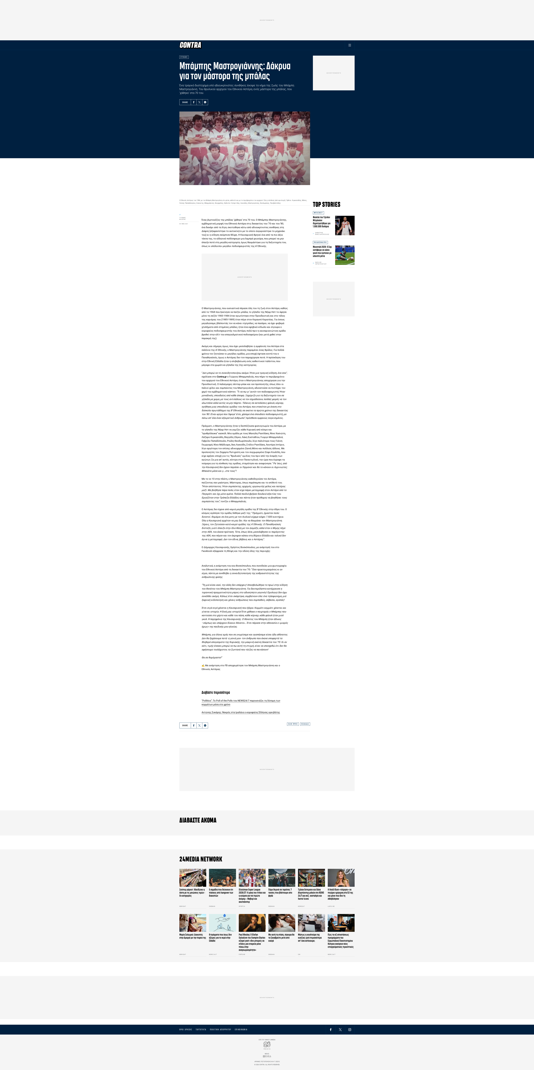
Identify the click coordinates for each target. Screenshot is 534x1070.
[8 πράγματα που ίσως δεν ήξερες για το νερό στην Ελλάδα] (222, 923)
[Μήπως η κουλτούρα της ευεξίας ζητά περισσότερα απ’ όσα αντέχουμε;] (311, 923)
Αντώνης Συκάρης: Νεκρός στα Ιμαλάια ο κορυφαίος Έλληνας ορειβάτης (241, 712)
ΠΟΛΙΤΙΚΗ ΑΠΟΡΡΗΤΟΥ (220, 1029)
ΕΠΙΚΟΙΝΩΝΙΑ (241, 1029)
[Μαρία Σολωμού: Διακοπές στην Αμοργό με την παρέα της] (192, 923)
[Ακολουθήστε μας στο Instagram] (349, 1029)
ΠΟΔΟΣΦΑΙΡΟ (320, 242)
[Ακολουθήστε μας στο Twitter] (340, 1029)
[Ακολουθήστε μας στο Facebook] (330, 1029)
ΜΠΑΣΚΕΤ (318, 213)
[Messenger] (205, 102)
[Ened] (267, 1056)
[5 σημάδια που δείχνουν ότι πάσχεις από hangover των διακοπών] (222, 878)
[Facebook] (194, 102)
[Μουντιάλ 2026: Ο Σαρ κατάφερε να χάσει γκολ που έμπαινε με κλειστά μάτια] (345, 255)
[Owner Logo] (267, 1045)
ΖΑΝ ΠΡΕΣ (293, 724)
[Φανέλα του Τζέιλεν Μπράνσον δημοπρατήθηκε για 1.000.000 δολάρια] (345, 225)
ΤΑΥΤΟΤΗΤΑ (201, 1029)
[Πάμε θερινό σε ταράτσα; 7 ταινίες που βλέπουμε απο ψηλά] (281, 878)
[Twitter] (199, 102)
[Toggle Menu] (350, 45)
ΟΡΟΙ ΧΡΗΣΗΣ (185, 1029)
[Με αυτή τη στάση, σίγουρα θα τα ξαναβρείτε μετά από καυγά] (281, 923)
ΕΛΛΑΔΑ (305, 724)
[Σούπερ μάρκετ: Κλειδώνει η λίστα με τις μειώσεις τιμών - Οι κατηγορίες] (192, 878)
